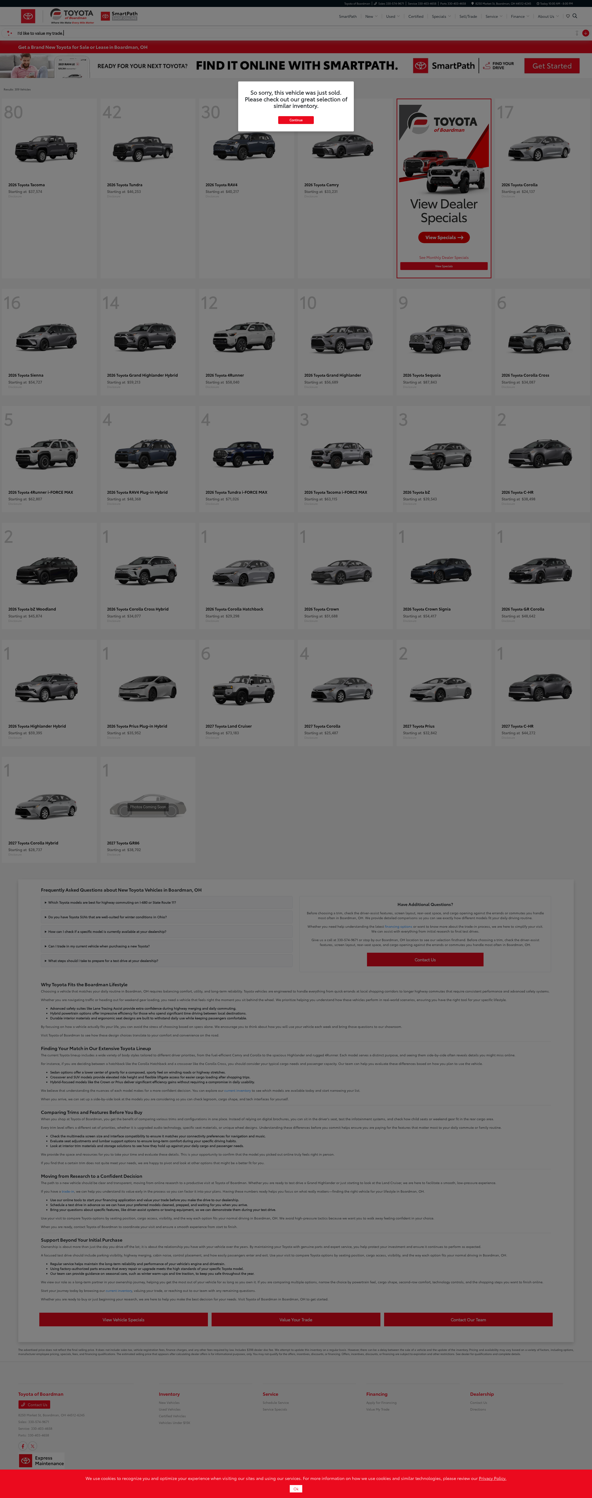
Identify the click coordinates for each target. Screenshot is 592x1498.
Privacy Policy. (492, 1478)
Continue (296, 120)
